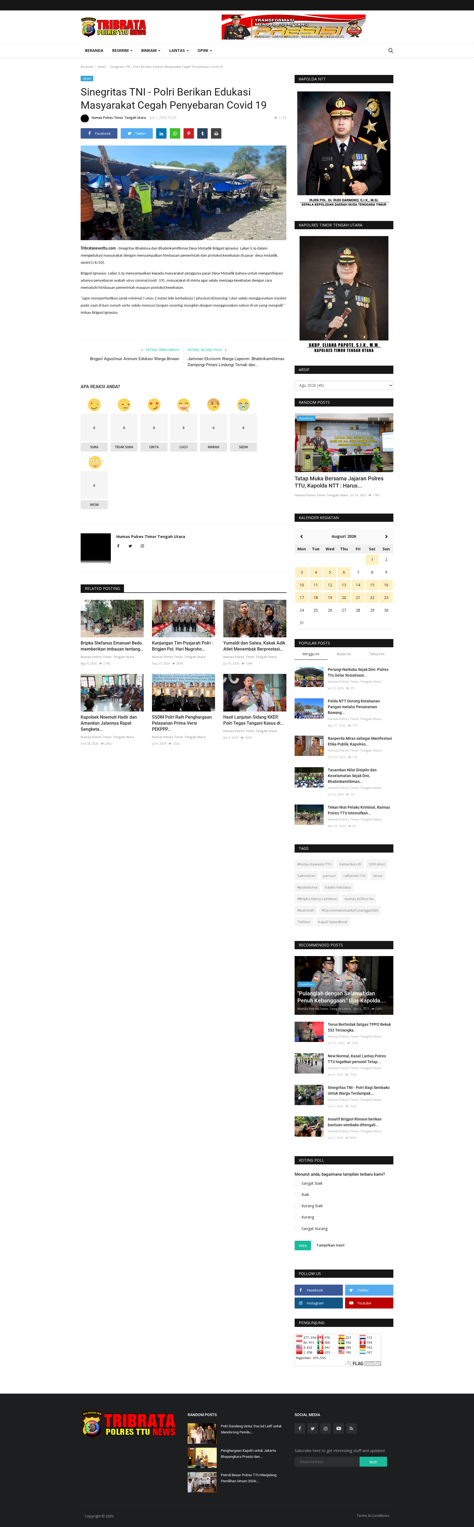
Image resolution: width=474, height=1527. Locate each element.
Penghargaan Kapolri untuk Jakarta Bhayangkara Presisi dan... (248, 1453)
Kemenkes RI (350, 864)
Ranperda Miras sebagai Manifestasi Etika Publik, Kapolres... (360, 741)
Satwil (102, 67)
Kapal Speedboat (332, 921)
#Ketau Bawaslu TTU (314, 864)
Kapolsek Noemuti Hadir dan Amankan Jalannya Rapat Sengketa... (109, 723)
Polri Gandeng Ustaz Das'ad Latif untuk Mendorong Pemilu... (251, 1429)
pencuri (329, 875)
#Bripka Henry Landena (317, 898)
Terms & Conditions (373, 1515)
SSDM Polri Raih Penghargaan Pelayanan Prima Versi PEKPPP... (182, 723)
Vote (303, 1245)
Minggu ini (311, 653)
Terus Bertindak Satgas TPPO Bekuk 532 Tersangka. (359, 1027)
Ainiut (377, 875)
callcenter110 (354, 875)
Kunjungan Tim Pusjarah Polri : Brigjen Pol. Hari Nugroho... (182, 646)
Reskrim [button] (121, 50)
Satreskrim (306, 875)
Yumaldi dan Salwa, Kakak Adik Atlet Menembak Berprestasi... (254, 646)
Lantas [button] (177, 50)
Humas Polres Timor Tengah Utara (119, 117)
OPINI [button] (203, 50)
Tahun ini (377, 653)
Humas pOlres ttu (359, 898)
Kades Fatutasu (338, 887)
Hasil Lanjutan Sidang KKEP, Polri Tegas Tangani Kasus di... (253, 720)
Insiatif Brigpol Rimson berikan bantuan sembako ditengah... (355, 1122)
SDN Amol (377, 864)
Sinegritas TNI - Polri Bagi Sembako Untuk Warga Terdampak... (359, 1090)
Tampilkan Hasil (330, 1245)
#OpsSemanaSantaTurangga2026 (350, 910)
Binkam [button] (149, 50)
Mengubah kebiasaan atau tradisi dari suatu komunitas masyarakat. (341, 482)
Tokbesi (304, 921)
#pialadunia (307, 887)
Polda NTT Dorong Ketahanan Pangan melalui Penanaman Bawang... (354, 707)
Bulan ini (344, 653)
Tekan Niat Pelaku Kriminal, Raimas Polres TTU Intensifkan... (359, 810)
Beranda (94, 50)
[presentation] (373, 422)
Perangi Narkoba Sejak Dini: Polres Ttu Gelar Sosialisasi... (358, 672)
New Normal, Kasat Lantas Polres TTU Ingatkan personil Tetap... (357, 1059)
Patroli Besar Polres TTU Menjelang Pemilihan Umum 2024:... (248, 1478)
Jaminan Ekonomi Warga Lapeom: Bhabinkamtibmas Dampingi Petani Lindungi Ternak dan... (236, 361)
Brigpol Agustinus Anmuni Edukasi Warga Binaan (134, 358)
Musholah (305, 910)
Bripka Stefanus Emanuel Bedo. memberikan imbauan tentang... (112, 646)
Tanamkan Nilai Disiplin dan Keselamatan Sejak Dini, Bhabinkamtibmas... (352, 776)
